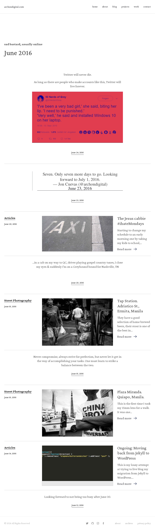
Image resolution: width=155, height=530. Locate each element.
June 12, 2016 (78, 505)
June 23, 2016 (77, 200)
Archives (129, 523)
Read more (124, 249)
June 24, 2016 (77, 152)
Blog (114, 6)
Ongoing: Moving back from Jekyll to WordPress (133, 453)
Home (95, 6)
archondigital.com (14, 7)
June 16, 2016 (77, 373)
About (105, 6)
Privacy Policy (144, 523)
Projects (125, 6)
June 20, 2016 (77, 282)
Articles (9, 218)
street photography (18, 300)
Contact (147, 6)
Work (136, 6)
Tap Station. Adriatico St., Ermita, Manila (130, 305)
